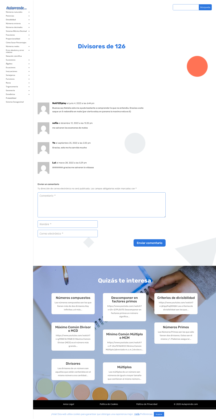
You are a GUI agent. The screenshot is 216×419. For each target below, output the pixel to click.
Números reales (12, 46)
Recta (8, 83)
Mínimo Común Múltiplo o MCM (124, 336)
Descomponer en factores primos (124, 299)
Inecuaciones (11, 71)
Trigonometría (12, 87)
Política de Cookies (109, 404)
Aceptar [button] (159, 414)
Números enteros (13, 23)
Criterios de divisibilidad (176, 298)
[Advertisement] (102, 76)
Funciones (10, 79)
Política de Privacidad (146, 404)
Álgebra (9, 64)
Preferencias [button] (146, 414)
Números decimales (14, 27)
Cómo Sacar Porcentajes (16, 43)
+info (137, 414)
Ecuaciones (10, 68)
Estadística (10, 94)
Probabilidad (11, 98)
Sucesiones (10, 60)
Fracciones (10, 35)
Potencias (10, 16)
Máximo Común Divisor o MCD (73, 329)
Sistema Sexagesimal (15, 102)
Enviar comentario (149, 243)
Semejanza (10, 75)
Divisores (73, 364)
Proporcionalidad (13, 39)
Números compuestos (73, 298)
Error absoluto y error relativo (15, 51)
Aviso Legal (68, 404)
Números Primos (176, 327)
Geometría (10, 90)
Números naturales (14, 12)
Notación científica (14, 56)
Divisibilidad (11, 20)
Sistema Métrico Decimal (16, 31)
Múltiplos (124, 367)
